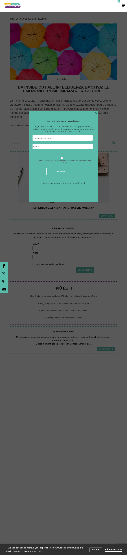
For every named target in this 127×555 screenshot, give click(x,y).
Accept (96, 549)
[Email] (4, 289)
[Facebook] (4, 266)
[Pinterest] (4, 281)
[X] (4, 274)
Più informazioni (113, 549)
